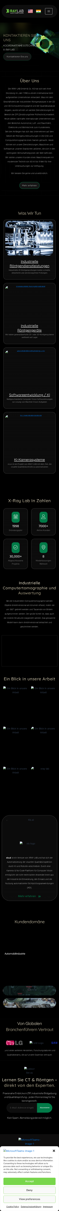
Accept (29, 1181)
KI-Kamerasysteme (29, 459)
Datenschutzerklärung (31, 1206)
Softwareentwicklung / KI (29, 395)
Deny (29, 1190)
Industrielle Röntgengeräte (29, 327)
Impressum (48, 1206)
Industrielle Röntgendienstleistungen (29, 263)
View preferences (29, 1199)
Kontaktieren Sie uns (17, 56)
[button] (54, 1150)
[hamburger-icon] (48, 11)
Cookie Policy (12, 1206)
